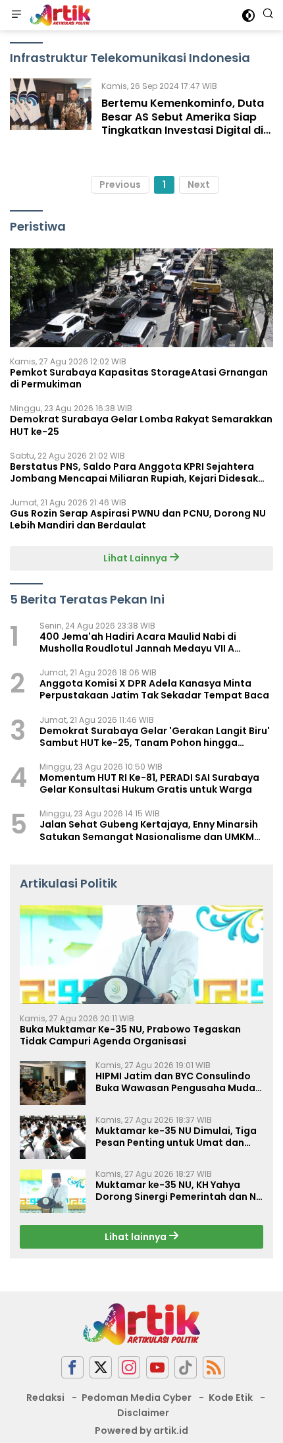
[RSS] (214, 1367)
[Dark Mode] (248, 15)
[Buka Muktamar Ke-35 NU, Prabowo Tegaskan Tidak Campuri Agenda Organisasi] (141, 954)
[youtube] (157, 1367)
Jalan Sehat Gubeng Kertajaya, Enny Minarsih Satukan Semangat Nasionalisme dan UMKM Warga (148, 830)
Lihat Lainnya (136, 558)
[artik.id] (58, 15)
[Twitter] (101, 1367)
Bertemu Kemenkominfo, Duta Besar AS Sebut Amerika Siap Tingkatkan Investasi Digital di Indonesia (182, 124)
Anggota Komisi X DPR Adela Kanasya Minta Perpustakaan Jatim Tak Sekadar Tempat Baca (154, 689)
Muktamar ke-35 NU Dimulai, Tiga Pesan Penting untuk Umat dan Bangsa (176, 1136)
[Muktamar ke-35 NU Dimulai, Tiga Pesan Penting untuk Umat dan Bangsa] (53, 1138)
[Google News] (185, 1367)
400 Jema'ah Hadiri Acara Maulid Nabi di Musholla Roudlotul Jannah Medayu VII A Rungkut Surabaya (137, 642)
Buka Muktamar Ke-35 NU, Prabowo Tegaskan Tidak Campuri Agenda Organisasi (130, 1035)
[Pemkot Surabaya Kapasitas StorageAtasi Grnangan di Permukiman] (141, 297)
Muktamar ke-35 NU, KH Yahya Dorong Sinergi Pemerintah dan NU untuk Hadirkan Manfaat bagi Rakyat (179, 1190)
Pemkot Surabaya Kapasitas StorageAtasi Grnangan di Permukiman (139, 378)
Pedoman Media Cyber (137, 1397)
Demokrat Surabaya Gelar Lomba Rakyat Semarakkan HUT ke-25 (141, 425)
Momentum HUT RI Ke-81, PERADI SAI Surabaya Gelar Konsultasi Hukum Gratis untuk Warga (149, 783)
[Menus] (16, 15)
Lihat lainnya (136, 1236)
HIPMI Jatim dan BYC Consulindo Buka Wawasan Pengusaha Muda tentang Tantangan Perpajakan (175, 1082)
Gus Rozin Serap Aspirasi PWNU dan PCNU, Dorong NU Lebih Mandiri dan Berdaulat (138, 519)
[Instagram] (129, 1367)
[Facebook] (72, 1367)
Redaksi (45, 1397)
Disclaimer (143, 1412)
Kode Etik (231, 1397)
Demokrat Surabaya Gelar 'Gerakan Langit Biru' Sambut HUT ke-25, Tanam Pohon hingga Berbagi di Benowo (154, 737)
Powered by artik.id (141, 1430)
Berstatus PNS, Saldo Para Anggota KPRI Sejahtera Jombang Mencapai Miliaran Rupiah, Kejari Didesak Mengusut (134, 472)
